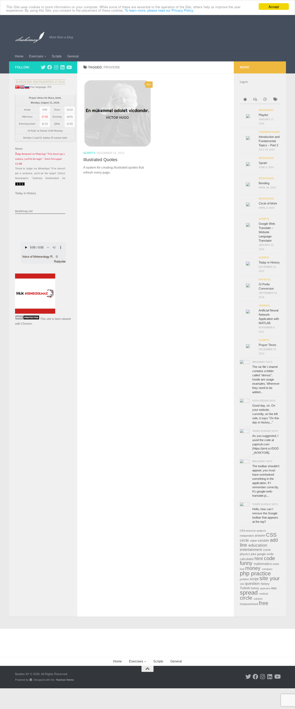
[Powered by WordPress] (31, 679)
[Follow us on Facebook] (49, 67)
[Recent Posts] (265, 100)
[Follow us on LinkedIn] (62, 67)
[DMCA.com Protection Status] (27, 318)
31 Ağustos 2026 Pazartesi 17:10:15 (40, 81)
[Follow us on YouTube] (68, 67)
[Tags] (275, 100)
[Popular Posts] (245, 100)
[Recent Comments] (255, 100)
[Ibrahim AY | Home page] (30, 37)
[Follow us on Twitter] (43, 67)
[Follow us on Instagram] (56, 67)
